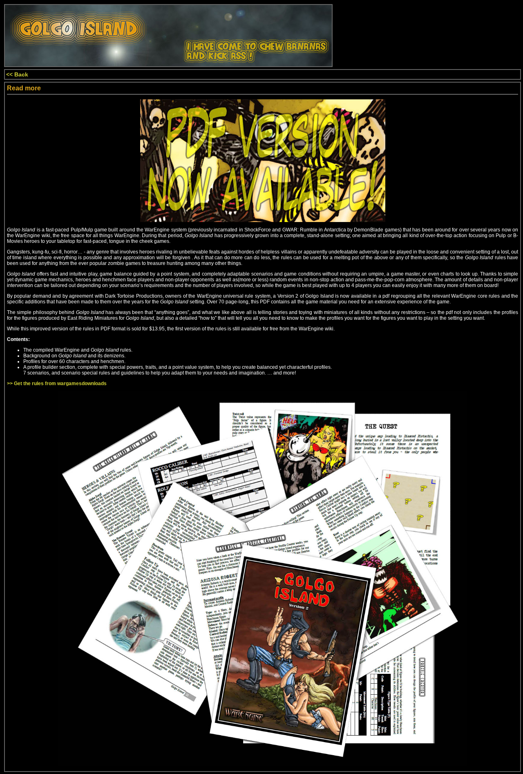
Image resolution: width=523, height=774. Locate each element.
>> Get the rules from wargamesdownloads (57, 383)
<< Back (17, 74)
